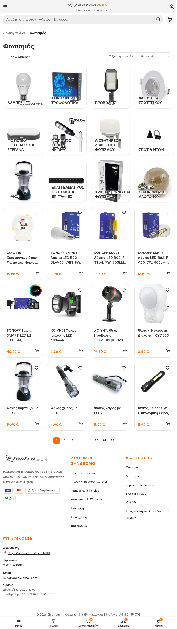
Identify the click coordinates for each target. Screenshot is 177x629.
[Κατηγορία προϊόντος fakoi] (23, 181)
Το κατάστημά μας (83, 473)
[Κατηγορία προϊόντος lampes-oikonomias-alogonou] (154, 181)
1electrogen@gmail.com (20, 578)
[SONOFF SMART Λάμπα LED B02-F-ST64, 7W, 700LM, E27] (110, 226)
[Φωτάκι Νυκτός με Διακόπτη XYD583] (154, 303)
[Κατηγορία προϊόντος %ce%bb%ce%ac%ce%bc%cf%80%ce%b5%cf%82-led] (23, 87)
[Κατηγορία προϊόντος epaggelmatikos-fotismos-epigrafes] (67, 181)
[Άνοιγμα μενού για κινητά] (5, 6)
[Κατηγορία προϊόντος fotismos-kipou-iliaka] (67, 134)
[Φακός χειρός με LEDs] (66, 381)
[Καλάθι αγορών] (169, 19)
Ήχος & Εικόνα (136, 494)
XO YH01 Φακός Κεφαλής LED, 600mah (63, 335)
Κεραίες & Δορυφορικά (141, 485)
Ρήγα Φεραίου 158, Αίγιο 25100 (29, 553)
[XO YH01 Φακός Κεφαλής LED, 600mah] (66, 303)
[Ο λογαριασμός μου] (171, 6)
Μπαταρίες (133, 476)
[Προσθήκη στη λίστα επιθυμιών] (36, 212)
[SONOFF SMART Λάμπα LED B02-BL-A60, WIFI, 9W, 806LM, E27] (66, 226)
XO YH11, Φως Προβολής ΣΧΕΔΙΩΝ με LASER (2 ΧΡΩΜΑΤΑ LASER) (110, 340)
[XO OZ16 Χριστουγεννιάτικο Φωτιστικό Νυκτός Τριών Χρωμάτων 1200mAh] (23, 226)
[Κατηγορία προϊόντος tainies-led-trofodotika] (67, 87)
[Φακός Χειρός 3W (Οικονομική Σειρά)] (154, 381)
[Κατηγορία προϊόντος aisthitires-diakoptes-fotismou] (110, 134)
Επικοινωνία (79, 526)
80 (96, 440)
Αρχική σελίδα (14, 33)
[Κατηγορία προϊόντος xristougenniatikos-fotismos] (110, 181)
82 (112, 440)
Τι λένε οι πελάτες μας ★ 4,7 (90, 482)
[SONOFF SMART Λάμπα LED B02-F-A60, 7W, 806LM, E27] (154, 226)
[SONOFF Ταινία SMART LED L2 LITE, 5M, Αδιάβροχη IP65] (23, 303)
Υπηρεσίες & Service (85, 490)
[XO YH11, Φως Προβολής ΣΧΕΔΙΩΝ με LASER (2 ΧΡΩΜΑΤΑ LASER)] (110, 303)
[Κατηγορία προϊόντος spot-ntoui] (154, 134)
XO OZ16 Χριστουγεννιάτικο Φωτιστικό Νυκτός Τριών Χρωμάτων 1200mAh (22, 262)
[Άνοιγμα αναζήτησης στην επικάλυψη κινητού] (83, 19)
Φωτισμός (132, 467)
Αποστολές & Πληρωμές (87, 499)
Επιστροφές (79, 508)
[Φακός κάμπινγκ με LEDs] (23, 381)
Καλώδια (131, 502)
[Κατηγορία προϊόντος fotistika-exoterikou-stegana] (23, 134)
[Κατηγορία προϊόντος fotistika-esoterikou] (154, 87)
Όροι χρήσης (79, 517)
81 (104, 440)
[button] (37, 273)
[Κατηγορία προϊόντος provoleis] (110, 87)
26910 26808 (12, 565)
